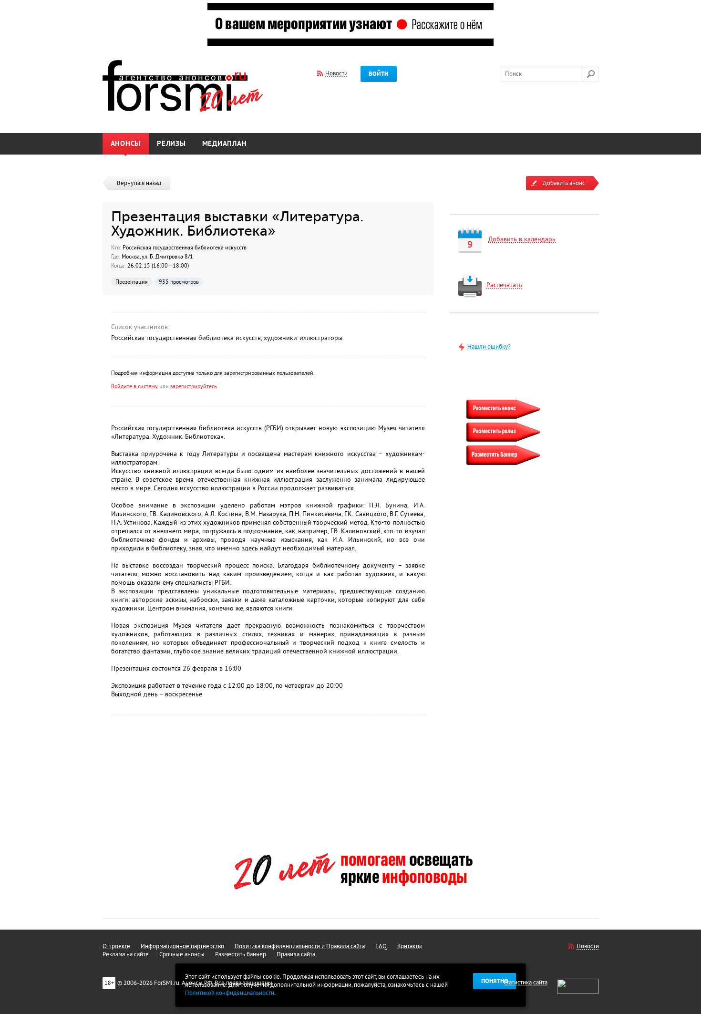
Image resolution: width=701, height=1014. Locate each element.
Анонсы (126, 144)
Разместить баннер (240, 954)
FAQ (381, 946)
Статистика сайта (525, 982)
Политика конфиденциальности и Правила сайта (300, 946)
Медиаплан (224, 144)
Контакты (409, 946)
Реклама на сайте (126, 954)
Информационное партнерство (182, 946)
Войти (379, 74)
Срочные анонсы (182, 954)
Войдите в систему (134, 386)
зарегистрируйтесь (193, 386)
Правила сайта (296, 954)
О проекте (116, 946)
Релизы (171, 144)
